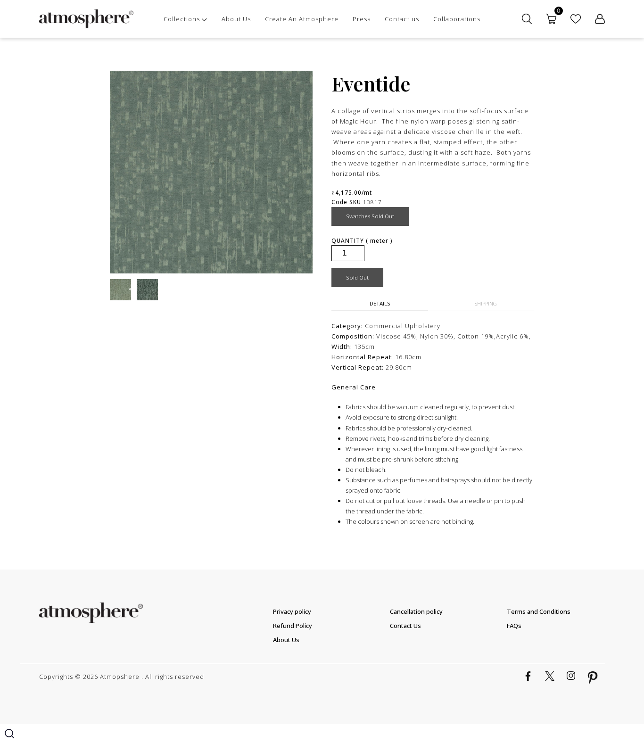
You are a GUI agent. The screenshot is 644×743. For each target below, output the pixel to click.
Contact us (402, 19)
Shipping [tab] (486, 303)
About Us (236, 19)
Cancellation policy (416, 611)
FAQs (514, 625)
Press (362, 19)
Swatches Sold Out (370, 216)
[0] (551, 19)
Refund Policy (292, 625)
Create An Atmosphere (302, 19)
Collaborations (456, 19)
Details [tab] (380, 303)
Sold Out (357, 277)
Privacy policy (292, 611)
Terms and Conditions (538, 611)
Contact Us (405, 625)
